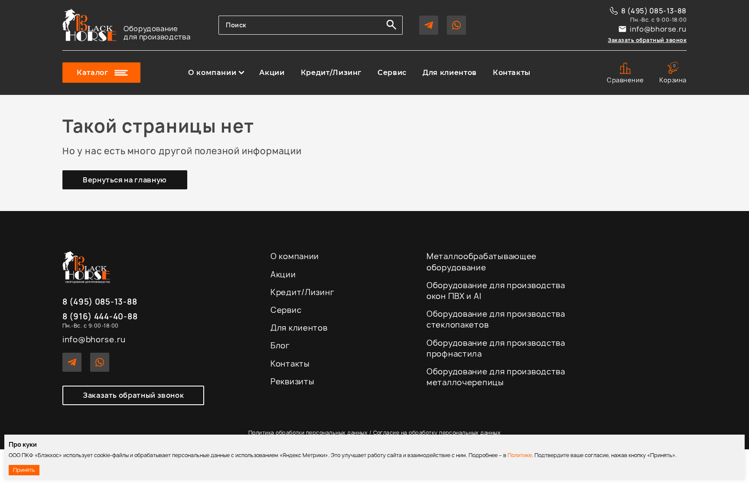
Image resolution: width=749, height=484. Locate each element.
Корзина (673, 73)
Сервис (392, 73)
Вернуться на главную (125, 180)
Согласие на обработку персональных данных (437, 432)
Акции (271, 73)
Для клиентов (450, 73)
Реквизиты (292, 381)
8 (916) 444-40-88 (99, 317)
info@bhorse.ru (658, 29)
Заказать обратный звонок (647, 40)
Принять (24, 470)
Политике (520, 455)
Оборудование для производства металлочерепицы (496, 377)
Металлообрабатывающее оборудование (482, 262)
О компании (212, 73)
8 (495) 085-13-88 (654, 11)
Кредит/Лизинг (331, 73)
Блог (280, 345)
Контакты (512, 73)
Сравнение (625, 80)
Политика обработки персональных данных (308, 432)
